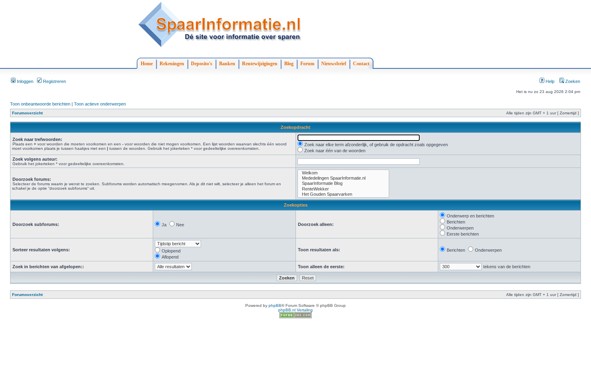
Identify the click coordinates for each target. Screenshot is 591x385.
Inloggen (24, 81)
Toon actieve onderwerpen (100, 103)
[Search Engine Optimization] (295, 317)
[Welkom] (343, 173)
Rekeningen (172, 63)
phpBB (275, 305)
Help (549, 81)
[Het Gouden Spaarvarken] (343, 194)
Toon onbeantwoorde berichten (40, 103)
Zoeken (572, 81)
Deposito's (201, 63)
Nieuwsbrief (333, 63)
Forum (307, 63)
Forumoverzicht (27, 113)
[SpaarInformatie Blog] (343, 183)
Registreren (54, 81)
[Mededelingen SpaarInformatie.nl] (343, 178)
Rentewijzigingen (259, 63)
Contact (361, 63)
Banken (227, 63)
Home (147, 63)
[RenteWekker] (343, 189)
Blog (288, 63)
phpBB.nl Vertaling (295, 310)
